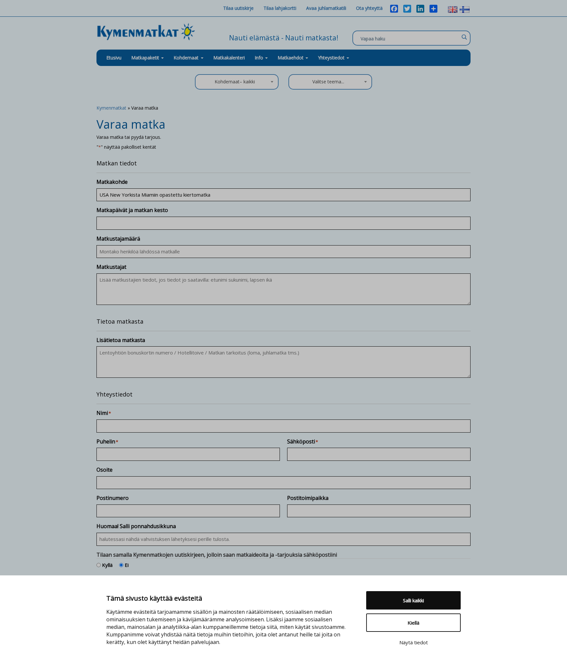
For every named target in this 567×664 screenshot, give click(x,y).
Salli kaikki (413, 600)
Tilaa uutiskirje (238, 8)
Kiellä (413, 622)
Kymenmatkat (111, 108)
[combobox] (237, 82)
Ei (127, 565)
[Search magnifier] (464, 37)
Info (259, 57)
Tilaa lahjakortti (279, 8)
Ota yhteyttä (369, 8)
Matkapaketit (145, 57)
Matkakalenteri (229, 57)
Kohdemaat (186, 57)
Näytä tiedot (413, 642)
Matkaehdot (291, 57)
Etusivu (113, 57)
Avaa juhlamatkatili (326, 8)
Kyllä (107, 565)
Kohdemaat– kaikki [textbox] (235, 81)
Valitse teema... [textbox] (328, 81)
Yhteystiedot (332, 57)
